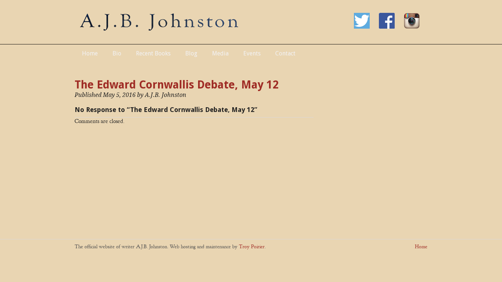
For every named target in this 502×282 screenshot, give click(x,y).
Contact (285, 53)
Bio (116, 53)
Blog (191, 53)
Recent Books (153, 53)
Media (220, 53)
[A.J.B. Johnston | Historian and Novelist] (159, 28)
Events (252, 53)
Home (90, 53)
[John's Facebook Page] (391, 27)
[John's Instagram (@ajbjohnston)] (415, 27)
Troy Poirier (252, 246)
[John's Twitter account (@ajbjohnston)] (366, 27)
